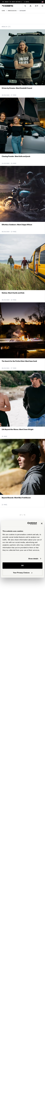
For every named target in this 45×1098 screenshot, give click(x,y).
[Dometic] (7, 6)
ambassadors (12, 10)
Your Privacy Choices (21, 573)
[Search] (25, 5)
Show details (33, 559)
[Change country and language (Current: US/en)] (42, 1)
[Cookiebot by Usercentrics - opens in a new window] (28, 523)
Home (3, 10)
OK (22, 565)
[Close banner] (41, 523)
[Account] (30, 5)
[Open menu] (42, 5)
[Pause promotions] (3, 1)
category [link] (22, 10)
